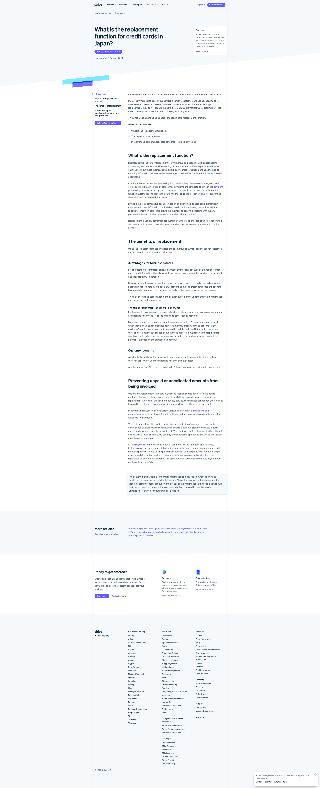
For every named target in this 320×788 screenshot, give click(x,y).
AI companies (168, 681)
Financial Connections (137, 674)
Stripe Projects (168, 760)
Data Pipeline (134, 667)
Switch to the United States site (270, 782)
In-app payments (169, 663)
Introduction (100, 94)
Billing (130, 646)
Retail (164, 712)
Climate (131, 656)
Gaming (165, 688)
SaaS (164, 677)
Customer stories (203, 639)
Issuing (131, 684)
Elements (132, 670)
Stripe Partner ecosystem (173, 729)
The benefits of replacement (107, 105)
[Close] (315, 775)
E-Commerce (167, 649)
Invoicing (132, 681)
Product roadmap (203, 683)
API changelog (168, 753)
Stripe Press (201, 694)
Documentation (169, 742)
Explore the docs (203, 589)
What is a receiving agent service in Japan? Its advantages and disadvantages (167, 532)
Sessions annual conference (208, 649)
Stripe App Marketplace (172, 725)
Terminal (132, 719)
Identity (131, 677)
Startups (166, 639)
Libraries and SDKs (170, 756)
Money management (171, 670)
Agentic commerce (170, 642)
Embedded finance (170, 653)
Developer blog (168, 763)
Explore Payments (170, 595)
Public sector (167, 709)
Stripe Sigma (133, 712)
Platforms (166, 674)
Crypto (131, 663)
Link (130, 688)
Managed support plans (206, 711)
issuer (164, 197)
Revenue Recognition (137, 709)
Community (201, 646)
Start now (101, 596)
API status (166, 749)
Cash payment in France (142, 535)
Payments (120, 13)
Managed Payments (137, 691)
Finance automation (170, 656)
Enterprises (167, 635)
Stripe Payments (137, 444)
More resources (102, 13)
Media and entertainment (173, 698)
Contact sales (215, 4)
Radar (130, 705)
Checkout (132, 653)
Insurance (166, 695)
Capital (131, 649)
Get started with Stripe (107, 51)
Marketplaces (168, 667)
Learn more (201, 51)
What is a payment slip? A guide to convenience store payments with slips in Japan (169, 528)
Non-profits (167, 702)
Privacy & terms (203, 653)
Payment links (134, 695)
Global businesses (170, 660)
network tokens (202, 455)
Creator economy (169, 684)
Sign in (200, 4)
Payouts (131, 702)
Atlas (130, 639)
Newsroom (200, 690)
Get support (201, 707)
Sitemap (199, 666)
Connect (132, 660)
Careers (199, 687)
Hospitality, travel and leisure (174, 691)
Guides (199, 635)
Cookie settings (203, 670)
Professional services (171, 705)
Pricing (165, 4)
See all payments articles (106, 534)
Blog (198, 642)
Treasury (132, 723)
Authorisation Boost (137, 642)
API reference (168, 746)
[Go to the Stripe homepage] (97, 631)
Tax (130, 716)
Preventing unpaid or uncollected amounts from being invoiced (106, 113)
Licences (200, 663)
